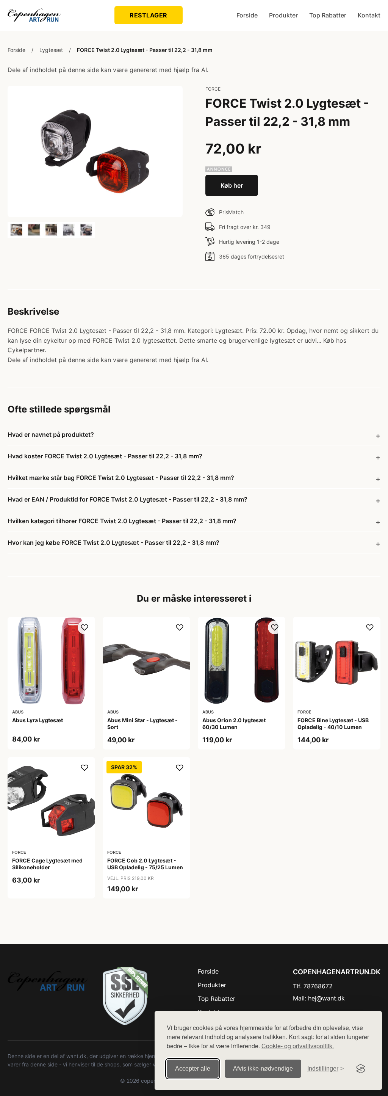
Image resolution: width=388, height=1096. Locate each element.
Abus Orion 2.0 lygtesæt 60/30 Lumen (234, 723)
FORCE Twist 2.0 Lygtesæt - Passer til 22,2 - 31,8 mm (145, 50)
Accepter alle (192, 1068)
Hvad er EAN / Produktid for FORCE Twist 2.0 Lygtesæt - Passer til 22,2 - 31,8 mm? (127, 499)
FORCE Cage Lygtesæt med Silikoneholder (47, 863)
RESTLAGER (148, 15)
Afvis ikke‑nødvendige (263, 1068)
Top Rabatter (327, 15)
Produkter (283, 15)
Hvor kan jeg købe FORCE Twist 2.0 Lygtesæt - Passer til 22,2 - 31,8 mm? (113, 542)
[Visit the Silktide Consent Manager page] (361, 1069)
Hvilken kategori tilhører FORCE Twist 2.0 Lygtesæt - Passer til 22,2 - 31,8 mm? (122, 521)
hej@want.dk (326, 998)
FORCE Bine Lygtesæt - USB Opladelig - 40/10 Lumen (333, 723)
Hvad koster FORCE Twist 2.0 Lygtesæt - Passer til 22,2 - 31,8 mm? (105, 456)
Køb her (232, 185)
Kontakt (369, 15)
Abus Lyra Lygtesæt (37, 720)
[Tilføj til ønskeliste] (84, 627)
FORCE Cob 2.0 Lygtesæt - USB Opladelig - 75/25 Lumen (145, 863)
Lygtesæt (51, 50)
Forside (247, 15)
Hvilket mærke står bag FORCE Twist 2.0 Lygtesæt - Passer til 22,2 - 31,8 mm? (121, 477)
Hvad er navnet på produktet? (51, 434)
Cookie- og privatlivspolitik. (297, 1045)
